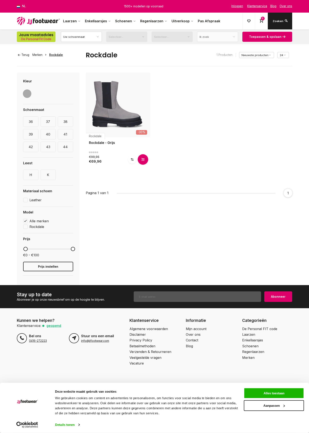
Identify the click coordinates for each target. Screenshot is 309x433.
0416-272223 (38, 340)
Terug (25, 55)
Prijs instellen (48, 266)
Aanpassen (271, 405)
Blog (189, 346)
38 (65, 122)
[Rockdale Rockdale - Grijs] (118, 104)
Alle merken (39, 221)
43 (48, 147)
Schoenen (123, 21)
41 (65, 134)
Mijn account (196, 329)
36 (31, 122)
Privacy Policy (140, 340)
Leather (35, 200)
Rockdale (56, 55)
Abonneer (278, 296)
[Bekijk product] (143, 159)
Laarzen (70, 21)
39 (31, 134)
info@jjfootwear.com (95, 340)
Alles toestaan (274, 393)
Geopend (53, 326)
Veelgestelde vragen (145, 357)
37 (48, 122)
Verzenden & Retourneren (150, 352)
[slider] (25, 249)
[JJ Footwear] (38, 21)
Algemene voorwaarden (148, 329)
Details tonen (65, 424)
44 (65, 147)
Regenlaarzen (151, 21)
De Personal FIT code (259, 329)
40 (48, 134)
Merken (37, 55)
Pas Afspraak (209, 21)
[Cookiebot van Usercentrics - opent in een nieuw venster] (27, 425)
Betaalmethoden (142, 346)
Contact (192, 340)
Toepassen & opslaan (265, 36)
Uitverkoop (181, 21)
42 (31, 147)
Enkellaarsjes (96, 21)
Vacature (136, 363)
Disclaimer (137, 334)
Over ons (193, 334)
